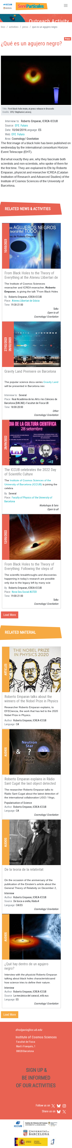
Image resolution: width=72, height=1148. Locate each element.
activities (13, 26)
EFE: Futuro (21, 125)
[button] (36, 80)
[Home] (25, 5)
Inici (3, 26)
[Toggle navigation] (65, 6)
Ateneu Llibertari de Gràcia (26, 300)
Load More (9, 615)
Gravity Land (50, 382)
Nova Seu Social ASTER (24, 592)
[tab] (12, 192)
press (25, 26)
